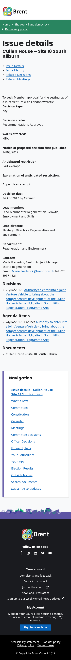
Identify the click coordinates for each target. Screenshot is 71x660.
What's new (19, 401)
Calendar (17, 421)
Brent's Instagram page (28, 553)
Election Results (22, 468)
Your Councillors (22, 455)
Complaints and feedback (36, 575)
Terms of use (45, 645)
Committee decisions (26, 435)
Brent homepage (35, 534)
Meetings (17, 428)
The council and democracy (32, 24)
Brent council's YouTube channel (50, 553)
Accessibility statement (25, 642)
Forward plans (21, 448)
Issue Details (15, 66)
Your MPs (17, 462)
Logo (14, 12)
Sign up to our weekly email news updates (34, 598)
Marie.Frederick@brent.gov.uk (33, 271)
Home (6, 24)
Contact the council (35, 581)
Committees (19, 408)
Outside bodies (22, 475)
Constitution (20, 414)
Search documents (24, 482)
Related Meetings (18, 79)
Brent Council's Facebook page (21, 553)
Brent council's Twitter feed (42, 553)
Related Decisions (18, 75)
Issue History (15, 70)
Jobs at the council (34, 587)
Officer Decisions (23, 441)
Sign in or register (35, 627)
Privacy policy (25, 645)
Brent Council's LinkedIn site (35, 553)
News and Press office (35, 593)
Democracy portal (16, 29)
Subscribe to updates (26, 489)
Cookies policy (51, 642)
